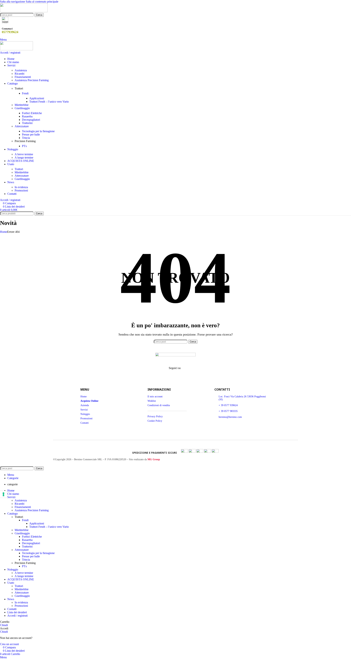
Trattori (19, 169)
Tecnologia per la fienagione (38, 131)
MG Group (154, 459)
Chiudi (4, 625)
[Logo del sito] (24, 11)
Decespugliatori (31, 119)
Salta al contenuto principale (42, 1)
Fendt (25, 93)
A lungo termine (24, 157)
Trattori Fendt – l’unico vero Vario (49, 101)
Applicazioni (36, 98)
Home (3, 231)
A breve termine (24, 154)
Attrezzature (22, 126)
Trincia (26, 137)
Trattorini (27, 123)
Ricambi (19, 73)
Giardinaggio (22, 108)
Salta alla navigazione (13, 1)
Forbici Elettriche (32, 113)
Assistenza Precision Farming (32, 80)
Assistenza (21, 70)
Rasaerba (27, 116)
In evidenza (21, 187)
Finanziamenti (23, 76)
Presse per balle (31, 134)
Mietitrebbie (22, 104)
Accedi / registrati (17, 615)
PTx (24, 146)
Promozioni (21, 190)
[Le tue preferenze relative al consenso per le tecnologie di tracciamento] (3, 494)
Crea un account (9, 644)
